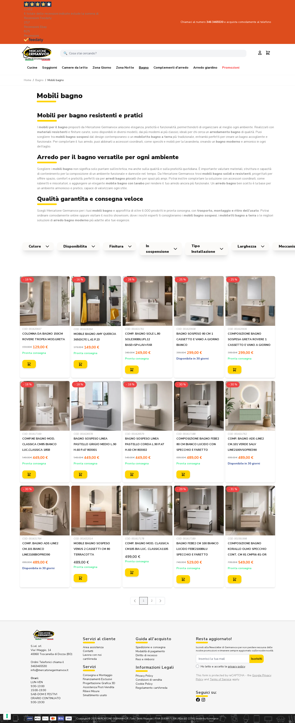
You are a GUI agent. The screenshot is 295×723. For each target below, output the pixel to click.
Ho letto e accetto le (223, 666)
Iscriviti (256, 659)
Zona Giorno (102, 67)
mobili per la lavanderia (182, 141)
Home (27, 80)
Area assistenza (93, 647)
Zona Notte (125, 67)
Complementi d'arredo (171, 67)
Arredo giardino (205, 67)
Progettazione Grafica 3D (99, 683)
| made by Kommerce (206, 718)
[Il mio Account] (259, 52)
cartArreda (90, 659)
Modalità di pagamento (150, 651)
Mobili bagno (56, 80)
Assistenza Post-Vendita (98, 687)
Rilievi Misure (91, 691)
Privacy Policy (144, 676)
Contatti (88, 651)
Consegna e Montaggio (97, 675)
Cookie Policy (144, 684)
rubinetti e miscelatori (52, 183)
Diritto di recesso (146, 655)
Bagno (144, 67)
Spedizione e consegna (150, 647)
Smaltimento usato (95, 695)
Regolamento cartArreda (151, 688)
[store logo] (36, 53)
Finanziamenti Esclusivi (97, 679)
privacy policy (236, 666)
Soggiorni (49, 67)
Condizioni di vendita (149, 680)
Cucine (32, 67)
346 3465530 (215, 22)
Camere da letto (75, 67)
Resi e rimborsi (145, 659)
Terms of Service (220, 679)
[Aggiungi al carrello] (29, 364)
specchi (158, 141)
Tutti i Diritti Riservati (141, 718)
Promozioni (230, 67)
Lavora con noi (92, 655)
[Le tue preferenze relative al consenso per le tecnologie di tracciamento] (7, 716)
